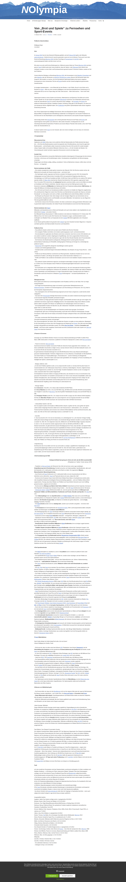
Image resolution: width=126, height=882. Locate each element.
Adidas (47, 603)
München (77, 815)
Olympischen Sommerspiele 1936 (70, 535)
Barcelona (52, 391)
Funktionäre (61, 105)
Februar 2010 (72, 55)
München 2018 (49, 59)
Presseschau (93, 20)
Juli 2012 (80, 721)
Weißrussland (37, 579)
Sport (39, 67)
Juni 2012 (74, 709)
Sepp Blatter (81, 603)
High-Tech (37, 505)
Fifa (55, 517)
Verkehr (50, 617)
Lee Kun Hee (66, 437)
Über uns (50, 20)
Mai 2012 (40, 747)
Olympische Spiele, (40, 490)
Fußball (43, 212)
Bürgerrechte (72, 773)
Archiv (100, 20)
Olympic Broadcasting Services (45, 581)
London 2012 (66, 655)
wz (45, 34)
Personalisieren (60, 879)
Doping (83, 101)
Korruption (76, 101)
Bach (51, 555)
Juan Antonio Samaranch (56, 603)
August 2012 (40, 761)
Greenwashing (57, 625)
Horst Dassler (41, 603)
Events (83, 119)
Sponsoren (88, 513)
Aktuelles (85, 20)
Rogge (48, 555)
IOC (38, 567)
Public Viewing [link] (75, 665)
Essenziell (61, 871)
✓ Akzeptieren (52, 875)
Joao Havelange (71, 603)
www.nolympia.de (38, 57)
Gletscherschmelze (39, 287)
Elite (88, 491)
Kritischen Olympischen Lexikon (62, 77)
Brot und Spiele (69, 325)
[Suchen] (103, 20)
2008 (44, 142)
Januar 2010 (39, 55)
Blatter (55, 555)
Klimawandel (50, 119)
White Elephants (59, 619)
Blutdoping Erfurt (64, 613)
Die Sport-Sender (38, 513)
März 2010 (47, 180)
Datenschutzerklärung (67, 867)
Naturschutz (38, 245)
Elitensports (63, 99)
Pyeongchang (68, 59)
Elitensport (75, 67)
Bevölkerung (57, 691)
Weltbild (39, 583)
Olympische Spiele (63, 507)
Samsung (72, 437)
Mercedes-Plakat (82, 537)
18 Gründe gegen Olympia (39, 20)
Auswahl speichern (67, 875)
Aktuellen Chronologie (83, 75)
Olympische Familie (70, 673)
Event (59, 81)
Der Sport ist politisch (45, 553)
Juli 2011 (76, 59)
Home (28, 20)
